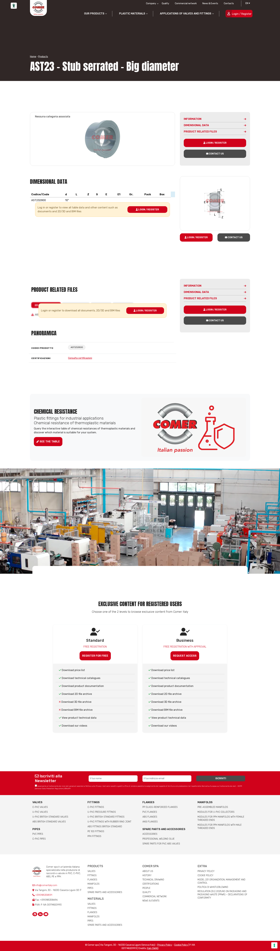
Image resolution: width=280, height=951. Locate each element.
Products (43, 56)
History (147, 875)
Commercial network (186, 3)
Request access (185, 655)
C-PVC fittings (96, 807)
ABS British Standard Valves (49, 821)
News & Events (210, 3)
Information (192, 118)
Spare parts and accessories (163, 829)
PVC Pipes (37, 834)
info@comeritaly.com (46, 885)
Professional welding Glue (158, 838)
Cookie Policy (205, 875)
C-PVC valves (40, 807)
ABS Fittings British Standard (105, 826)
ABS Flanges (149, 816)
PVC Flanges (149, 812)
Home (33, 56)
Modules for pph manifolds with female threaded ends (221, 818)
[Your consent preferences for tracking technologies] (274, 945)
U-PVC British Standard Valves (50, 816)
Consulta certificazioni (80, 358)
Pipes (36, 829)
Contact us (216, 153)
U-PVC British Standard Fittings (106, 816)
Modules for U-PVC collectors (216, 812)
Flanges (92, 879)
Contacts (229, 3)
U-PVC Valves (40, 812)
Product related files (200, 131)
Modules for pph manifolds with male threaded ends (220, 827)
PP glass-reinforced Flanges (160, 807)
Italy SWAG (152, 948)
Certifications (150, 884)
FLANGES (148, 802)
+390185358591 (43, 895)
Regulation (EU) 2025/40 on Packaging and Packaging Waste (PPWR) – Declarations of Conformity (222, 894)
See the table (49, 441)
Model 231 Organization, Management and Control (221, 881)
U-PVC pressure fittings (102, 812)
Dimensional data (196, 125)
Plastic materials (132, 13)
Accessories (149, 834)
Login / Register (241, 13)
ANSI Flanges (150, 821)
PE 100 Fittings (96, 831)
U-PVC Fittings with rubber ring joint (109, 821)
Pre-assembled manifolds (213, 807)
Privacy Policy (206, 871)
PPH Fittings (94, 836)
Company (151, 3)
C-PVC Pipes (39, 838)
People (146, 888)
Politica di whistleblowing (213, 887)
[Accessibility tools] (14, 6)
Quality (165, 3)
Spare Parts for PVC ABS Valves (161, 843)
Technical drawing (153, 879)
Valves (37, 802)
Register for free (95, 655)
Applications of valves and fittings (185, 13)
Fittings (94, 802)
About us (147, 871)
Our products (94, 13)
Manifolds (205, 802)
